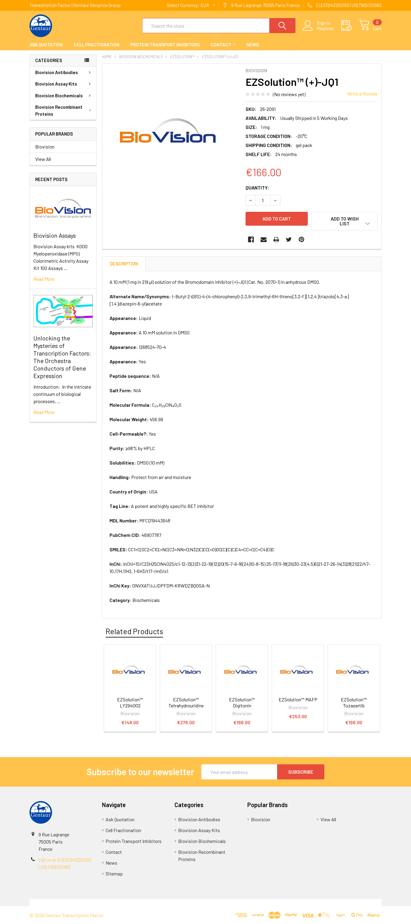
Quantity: (257, 187)
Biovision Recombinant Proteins (58, 110)
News (252, 44)
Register (325, 28)
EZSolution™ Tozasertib (354, 702)
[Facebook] (251, 239)
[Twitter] (288, 239)
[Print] (276, 239)
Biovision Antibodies (56, 72)
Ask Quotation (46, 44)
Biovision (44, 146)
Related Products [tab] (134, 631)
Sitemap (114, 873)
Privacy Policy (337, 902)
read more (43, 279)
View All (43, 159)
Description (124, 263)
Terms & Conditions (73, 902)
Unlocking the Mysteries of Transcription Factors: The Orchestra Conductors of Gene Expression (62, 356)
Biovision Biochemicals (59, 95)
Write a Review (362, 93)
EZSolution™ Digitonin (242, 702)
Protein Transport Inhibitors (165, 44)
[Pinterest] (301, 239)
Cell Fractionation (96, 44)
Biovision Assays (54, 235)
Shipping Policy (161, 902)
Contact (221, 44)
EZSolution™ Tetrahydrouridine (186, 702)
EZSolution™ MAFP (298, 699)
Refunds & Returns (249, 902)
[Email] (263, 239)
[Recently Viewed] (350, 25)
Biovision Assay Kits (56, 83)
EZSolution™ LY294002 (130, 702)
